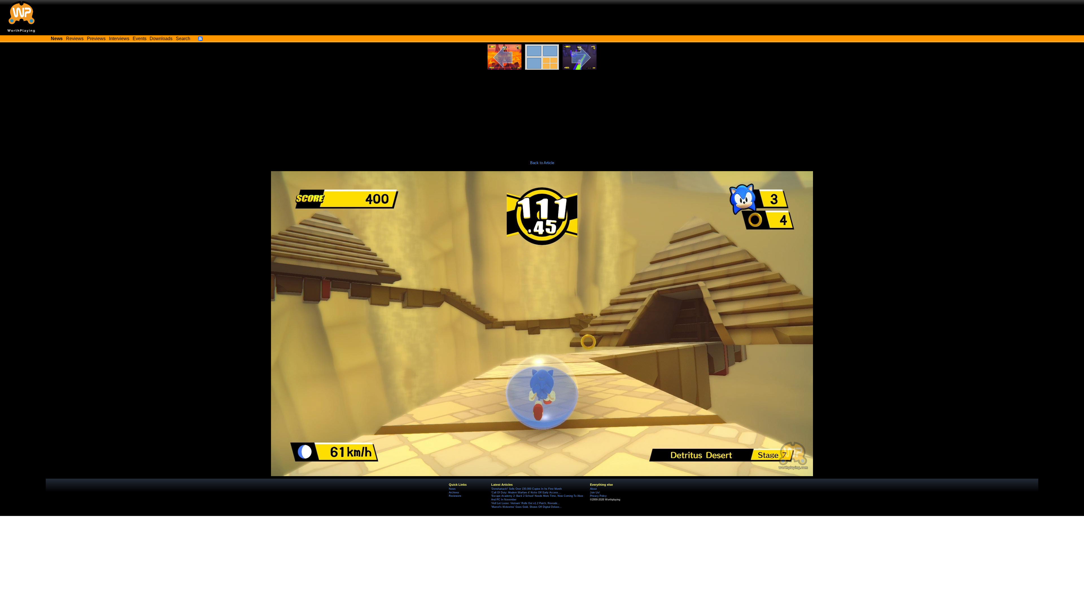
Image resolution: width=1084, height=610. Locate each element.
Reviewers (455, 495)
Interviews (119, 38)
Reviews (75, 38)
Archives (454, 492)
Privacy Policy (598, 495)
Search (183, 38)
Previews (96, 38)
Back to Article (542, 163)
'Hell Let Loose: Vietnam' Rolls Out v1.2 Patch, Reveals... (525, 503)
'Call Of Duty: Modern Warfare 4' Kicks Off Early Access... (526, 492)
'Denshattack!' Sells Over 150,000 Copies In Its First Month (526, 488)
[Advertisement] (542, 112)
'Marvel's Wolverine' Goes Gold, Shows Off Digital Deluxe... (526, 507)
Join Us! (595, 492)
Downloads (161, 38)
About (593, 488)
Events (140, 38)
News (452, 488)
